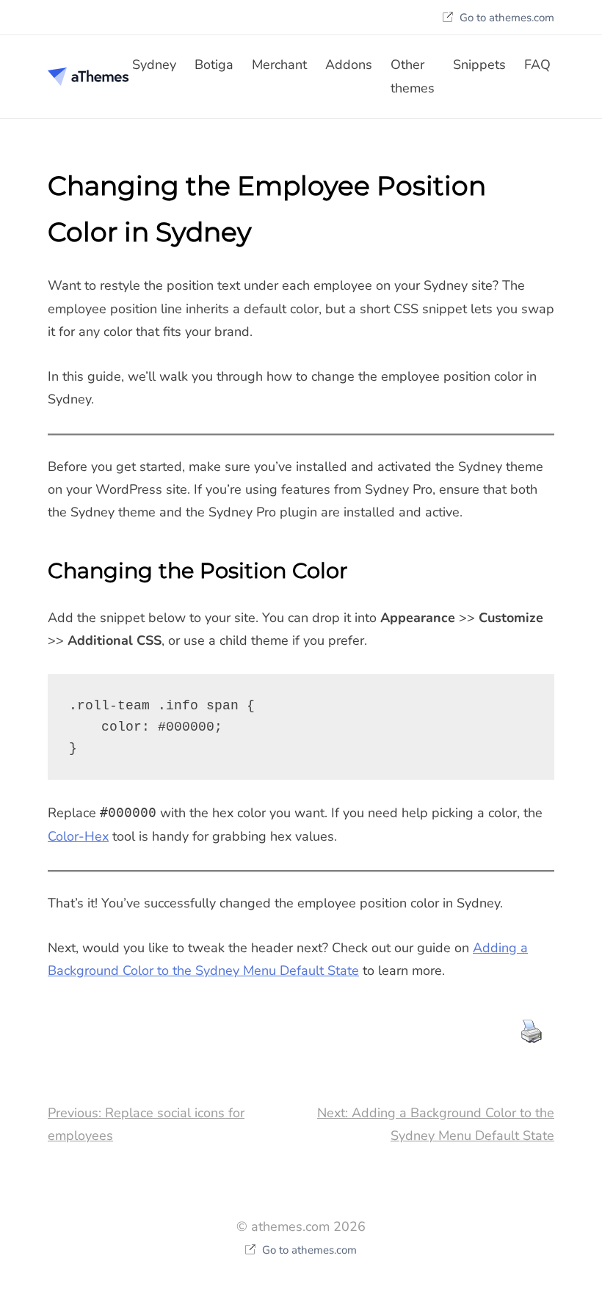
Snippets (479, 64)
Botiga (214, 64)
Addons (348, 64)
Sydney (154, 64)
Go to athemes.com (505, 17)
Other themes (413, 76)
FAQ (537, 64)
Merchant (279, 64)
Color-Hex (78, 836)
